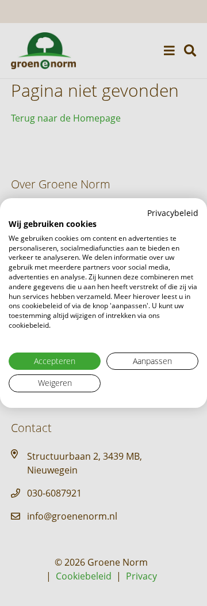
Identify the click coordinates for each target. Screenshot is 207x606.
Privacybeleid (172, 212)
